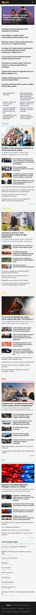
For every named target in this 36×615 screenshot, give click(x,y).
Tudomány (6, 208)
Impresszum (21, 608)
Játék (4, 293)
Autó (4, 379)
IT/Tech (5, 123)
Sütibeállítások (25, 611)
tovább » (31, 203)
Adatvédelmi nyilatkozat (9, 608)
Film (3, 460)
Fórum (28, 608)
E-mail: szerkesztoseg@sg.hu (10, 611)
